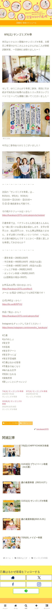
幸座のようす (27, 423)
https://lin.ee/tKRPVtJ (12, 304)
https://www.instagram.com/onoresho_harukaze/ (24, 327)
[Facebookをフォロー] (13, 584)
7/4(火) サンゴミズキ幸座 (12, 391)
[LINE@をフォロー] (26, 591)
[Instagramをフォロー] (39, 584)
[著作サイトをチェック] (13, 577)
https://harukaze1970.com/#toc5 (17, 289)
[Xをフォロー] (39, 577)
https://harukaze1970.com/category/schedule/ (23, 215)
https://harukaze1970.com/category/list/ (20, 316)
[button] (46, 430)
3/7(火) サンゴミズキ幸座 (36, 391)
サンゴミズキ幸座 (11, 423)
